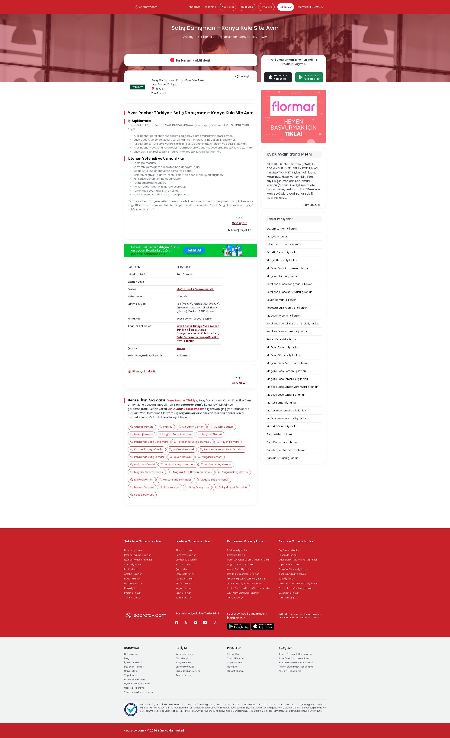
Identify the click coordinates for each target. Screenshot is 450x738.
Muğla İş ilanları (132, 588)
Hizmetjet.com (235, 671)
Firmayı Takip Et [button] (143, 371)
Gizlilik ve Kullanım (134, 679)
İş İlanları (210, 7)
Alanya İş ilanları (184, 550)
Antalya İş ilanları (133, 573)
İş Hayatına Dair (133, 662)
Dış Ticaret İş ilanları (289, 550)
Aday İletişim (183, 658)
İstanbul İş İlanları (133, 550)
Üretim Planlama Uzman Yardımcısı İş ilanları (250, 588)
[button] (239, 223)
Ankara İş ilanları (133, 564)
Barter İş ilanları (287, 578)
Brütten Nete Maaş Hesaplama (296, 662)
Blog (126, 658)
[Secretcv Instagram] (214, 622)
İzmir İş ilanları (131, 569)
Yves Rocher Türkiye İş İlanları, (198, 327)
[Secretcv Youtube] (195, 622)
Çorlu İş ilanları (183, 569)
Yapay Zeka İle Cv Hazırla (138, 692)
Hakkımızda (131, 654)
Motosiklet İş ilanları (289, 592)
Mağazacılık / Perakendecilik (195, 289)
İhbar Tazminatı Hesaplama (294, 658)
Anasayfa (195, 7)
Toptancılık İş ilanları (289, 564)
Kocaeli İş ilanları (133, 583)
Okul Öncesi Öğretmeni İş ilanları (244, 583)
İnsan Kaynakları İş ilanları (292, 573)
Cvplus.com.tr (235, 662)
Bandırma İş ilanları (186, 554)
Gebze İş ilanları (184, 583)
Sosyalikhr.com (236, 658)
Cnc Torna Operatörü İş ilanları (243, 573)
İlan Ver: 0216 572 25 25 (310, 7)
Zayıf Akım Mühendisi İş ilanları (243, 592)
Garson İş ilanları (236, 554)
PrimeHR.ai (233, 654)
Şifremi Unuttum (185, 666)
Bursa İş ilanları (132, 578)
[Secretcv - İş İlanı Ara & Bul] (238, 626)
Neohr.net (232, 666)
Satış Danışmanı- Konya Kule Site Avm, (198, 331)
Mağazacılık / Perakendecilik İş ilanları (298, 559)
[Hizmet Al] (190, 250)
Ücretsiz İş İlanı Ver (134, 687)
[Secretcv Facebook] (176, 622)
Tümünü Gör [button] (311, 205)
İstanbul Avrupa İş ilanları (137, 554)
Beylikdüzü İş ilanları (186, 559)
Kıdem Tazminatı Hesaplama (295, 654)
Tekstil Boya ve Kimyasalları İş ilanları (298, 583)
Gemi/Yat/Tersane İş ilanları (293, 569)
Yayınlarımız (131, 675)
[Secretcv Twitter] (186, 622)
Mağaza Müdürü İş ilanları (240, 564)
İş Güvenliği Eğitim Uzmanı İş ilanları (246, 578)
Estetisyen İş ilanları (237, 550)
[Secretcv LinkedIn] (205, 622)
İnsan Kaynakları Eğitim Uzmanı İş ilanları (248, 559)
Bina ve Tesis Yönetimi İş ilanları (295, 588)
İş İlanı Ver (286, 7)
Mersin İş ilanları (132, 592)
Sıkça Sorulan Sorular (188, 671)
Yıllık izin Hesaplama (290, 671)
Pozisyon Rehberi (134, 666)
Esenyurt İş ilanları (185, 573)
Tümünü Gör (131, 597)
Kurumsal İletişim (185, 654)
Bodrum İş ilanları (185, 564)
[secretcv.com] (146, 7)
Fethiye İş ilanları (184, 578)
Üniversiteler (131, 671)
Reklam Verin (183, 675)
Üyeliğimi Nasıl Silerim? (137, 683)
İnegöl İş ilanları (184, 588)
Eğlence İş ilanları (288, 554)
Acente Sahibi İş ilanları (239, 569)
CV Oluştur (247, 7)
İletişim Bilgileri (184, 662)
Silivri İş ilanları (183, 592)
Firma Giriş (266, 7)
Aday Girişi (228, 7)
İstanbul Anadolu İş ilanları (138, 559)
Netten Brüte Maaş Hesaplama (296, 666)
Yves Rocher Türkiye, (190, 326)
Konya (181, 348)
